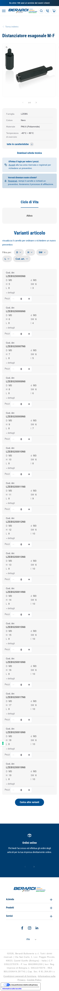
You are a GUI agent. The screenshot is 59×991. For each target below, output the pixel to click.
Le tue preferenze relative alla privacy (24, 985)
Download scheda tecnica (29, 153)
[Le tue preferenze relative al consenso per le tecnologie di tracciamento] (3, 743)
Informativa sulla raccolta (11, 988)
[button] (3, 11)
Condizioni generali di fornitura (20, 976)
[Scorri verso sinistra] (23, 102)
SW (32, 284)
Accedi (12, 165)
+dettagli (10, 292)
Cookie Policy (34, 980)
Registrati (12, 181)
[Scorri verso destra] (36, 102)
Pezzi (7, 298)
